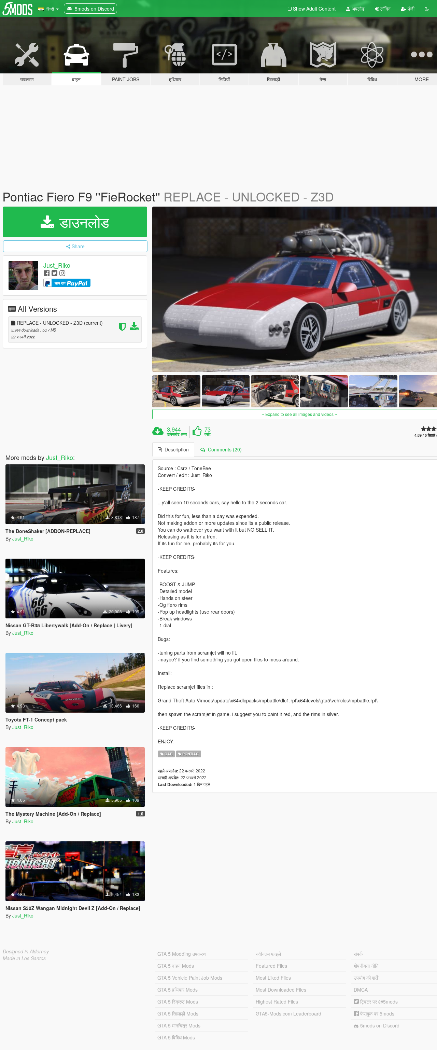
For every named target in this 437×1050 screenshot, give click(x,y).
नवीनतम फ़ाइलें (268, 953)
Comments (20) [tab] (223, 449)
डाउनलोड (82, 221)
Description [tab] (175, 449)
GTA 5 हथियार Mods (177, 989)
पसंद (208, 434)
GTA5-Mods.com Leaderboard (288, 1013)
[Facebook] (46, 273)
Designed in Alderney (26, 951)
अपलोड (357, 8)
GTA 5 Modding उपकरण (181, 953)
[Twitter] (54, 273)
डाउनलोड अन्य (177, 434)
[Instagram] (62, 273)
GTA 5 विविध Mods (176, 1037)
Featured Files (271, 965)
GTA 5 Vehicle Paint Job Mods (189, 977)
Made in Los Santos (24, 958)
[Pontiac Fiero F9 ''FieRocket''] (176, 391)
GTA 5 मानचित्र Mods (178, 1025)
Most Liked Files (273, 977)
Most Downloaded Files (281, 989)
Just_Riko (56, 265)
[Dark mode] (427, 8)
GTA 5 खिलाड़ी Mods (177, 1013)
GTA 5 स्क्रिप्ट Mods (177, 1001)
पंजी (410, 8)
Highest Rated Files (277, 1001)
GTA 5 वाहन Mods (175, 965)
